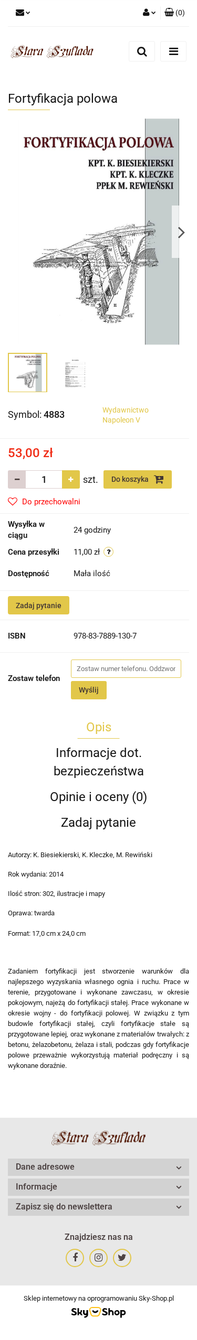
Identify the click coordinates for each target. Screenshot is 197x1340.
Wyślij (89, 690)
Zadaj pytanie (38, 605)
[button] (174, 13)
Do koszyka (130, 479)
